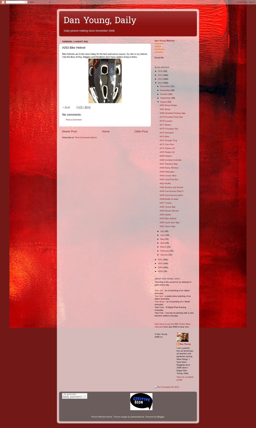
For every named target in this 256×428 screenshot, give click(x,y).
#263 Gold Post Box (169, 179)
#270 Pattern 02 (167, 152)
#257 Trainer (166, 203)
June (162, 235)
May (162, 239)
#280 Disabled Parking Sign (173, 113)
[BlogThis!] (80, 107)
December (165, 86)
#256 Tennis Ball (167, 207)
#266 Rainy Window (169, 168)
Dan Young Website (165, 41)
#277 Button (165, 125)
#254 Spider (165, 215)
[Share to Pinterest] (89, 107)
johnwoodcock (137, 417)
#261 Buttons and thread (171, 187)
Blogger (160, 417)
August (163, 102)
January (164, 255)
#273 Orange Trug (168, 140)
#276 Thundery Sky (169, 129)
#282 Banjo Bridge (168, 105)
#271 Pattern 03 (167, 148)
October (164, 94)
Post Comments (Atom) (86, 137)
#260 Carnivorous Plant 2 (172, 191)
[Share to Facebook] (86, 107)
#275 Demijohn (167, 133)
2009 (160, 267)
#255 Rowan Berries (169, 211)
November (165, 90)
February (164, 251)
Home (106, 131)
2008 (160, 271)
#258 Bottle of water (169, 199)
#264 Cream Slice (168, 176)
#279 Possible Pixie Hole (171, 117)
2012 (160, 83)
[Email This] (77, 107)
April (162, 243)
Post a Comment (74, 120)
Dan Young (185, 344)
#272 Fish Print (167, 144)
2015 (160, 71)
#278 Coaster (166, 121)
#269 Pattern (166, 156)
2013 (160, 79)
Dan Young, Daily (100, 20)
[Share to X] (83, 107)
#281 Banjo (165, 109)
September (165, 98)
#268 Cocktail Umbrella (170, 160)
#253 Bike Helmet (168, 218)
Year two (159, 296)
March (163, 247)
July (162, 231)
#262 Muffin (165, 183)
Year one (159, 290)
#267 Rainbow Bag (168, 164)
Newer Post (69, 131)
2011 (160, 260)
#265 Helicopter (167, 172)
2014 (160, 75)
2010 (160, 263)
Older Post (141, 131)
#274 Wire (164, 136)
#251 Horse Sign (167, 226)
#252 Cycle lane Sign (170, 222)
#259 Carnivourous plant (171, 195)
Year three (160, 302)
